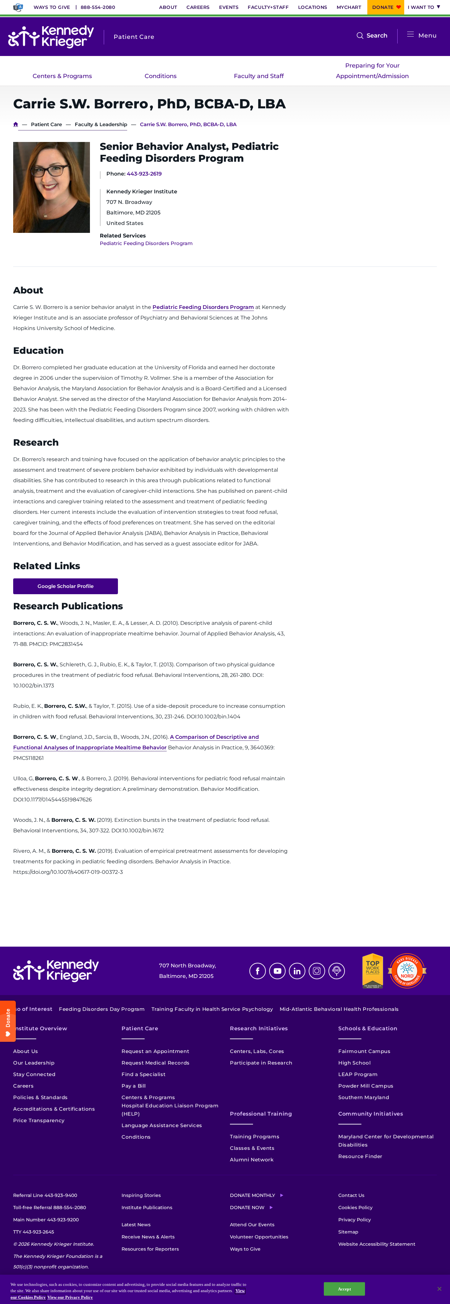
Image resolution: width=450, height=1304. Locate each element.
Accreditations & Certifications (54, 1109)
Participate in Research (261, 1063)
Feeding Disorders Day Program (102, 1009)
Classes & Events (252, 1148)
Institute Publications (147, 1207)
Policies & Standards (40, 1097)
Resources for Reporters (150, 1249)
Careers (198, 7)
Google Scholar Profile (66, 586)
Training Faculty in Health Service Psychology (212, 1009)
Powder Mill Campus (366, 1086)
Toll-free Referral (49, 1207)
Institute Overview (40, 1028)
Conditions (161, 76)
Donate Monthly (252, 1195)
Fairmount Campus (364, 1051)
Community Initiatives (370, 1114)
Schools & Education (367, 1028)
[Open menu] (410, 34)
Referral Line (45, 1195)
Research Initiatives (259, 1028)
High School (354, 1063)
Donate (383, 7)
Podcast (336, 971)
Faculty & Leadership (101, 124)
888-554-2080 (98, 7)
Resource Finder (360, 1156)
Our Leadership (33, 1063)
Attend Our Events (252, 1225)
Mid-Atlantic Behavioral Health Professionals (339, 1009)
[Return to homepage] (51, 36)
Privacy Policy (354, 1220)
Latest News (136, 1225)
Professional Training (261, 1114)
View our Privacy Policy (70, 1297)
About (168, 7)
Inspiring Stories (141, 1195)
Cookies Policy (355, 1207)
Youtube (277, 971)
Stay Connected (34, 1074)
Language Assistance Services (162, 1125)
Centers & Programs (62, 76)
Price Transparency (39, 1120)
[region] (225, 1289)
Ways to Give (52, 7)
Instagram (317, 971)
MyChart (349, 7)
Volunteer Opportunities (259, 1237)
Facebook (257, 971)
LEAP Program (358, 1074)
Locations (312, 7)
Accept (344, 1288)
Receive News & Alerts (148, 1237)
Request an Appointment (155, 1051)
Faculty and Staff (259, 76)
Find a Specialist (143, 1074)
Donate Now (247, 1207)
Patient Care (46, 124)
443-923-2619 (144, 174)
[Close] (439, 1289)
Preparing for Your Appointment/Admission (372, 71)
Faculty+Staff (268, 7)
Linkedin (297, 971)
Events (229, 7)
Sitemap (348, 1232)
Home (15, 124)
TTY (33, 1232)
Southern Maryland (363, 1097)
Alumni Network (251, 1159)
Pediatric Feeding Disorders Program (146, 243)
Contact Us (351, 1195)
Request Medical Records (156, 1063)
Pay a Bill (134, 1086)
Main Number (46, 1220)
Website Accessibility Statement (376, 1244)
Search (377, 36)
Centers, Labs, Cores (257, 1051)
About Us (25, 1051)
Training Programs (254, 1136)
